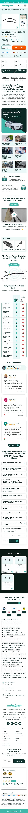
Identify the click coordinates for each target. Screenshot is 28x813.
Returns (5, 740)
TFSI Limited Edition (6, 677)
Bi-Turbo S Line (16, 651)
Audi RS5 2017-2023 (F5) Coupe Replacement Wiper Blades (20, 566)
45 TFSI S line (5, 636)
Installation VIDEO (17, 27)
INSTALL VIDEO (14, 77)
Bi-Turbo (18, 649)
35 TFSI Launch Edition (17, 622)
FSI (2, 656)
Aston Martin (19, 736)
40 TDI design (5, 626)
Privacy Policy (7, 745)
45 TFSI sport (12, 636)
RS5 (9, 9)
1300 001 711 (8, 684)
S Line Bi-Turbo (5, 660)
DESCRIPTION (6, 77)
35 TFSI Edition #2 (6, 622)
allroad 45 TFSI (13, 647)
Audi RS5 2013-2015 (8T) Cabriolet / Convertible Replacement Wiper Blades (7, 567)
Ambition (20, 647)
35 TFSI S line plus (13, 624)
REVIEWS (17, 80)
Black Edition (5, 654)
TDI (3, 669)
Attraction (4, 649)
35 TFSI (8, 619)
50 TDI (19, 639)
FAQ (22, 80)
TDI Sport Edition (21, 673)
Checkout (6, 733)
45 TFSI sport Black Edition (8, 639)
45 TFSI (3, 634)
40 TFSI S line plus (6, 632)
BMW (17, 740)
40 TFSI (18, 628)
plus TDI (15, 658)
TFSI (3, 675)
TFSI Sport (14, 677)
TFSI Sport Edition (22, 677)
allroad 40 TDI (21, 645)
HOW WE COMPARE (9, 80)
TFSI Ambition (8, 675)
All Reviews (12, 445)
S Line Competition (6, 662)
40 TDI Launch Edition (15, 626)
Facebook (8, 723)
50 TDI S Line (20, 641)
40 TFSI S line (15, 630)
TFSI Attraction (16, 675)
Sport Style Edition (13, 666)
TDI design (22, 669)
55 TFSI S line (9, 645)
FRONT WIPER (14, 265)
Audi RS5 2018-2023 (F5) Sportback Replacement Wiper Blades (7, 584)
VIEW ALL (12, 541)
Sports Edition (22, 666)
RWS (19, 658)
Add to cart (19, 47)
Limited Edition (17, 656)
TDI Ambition (8, 669)
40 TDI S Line (5, 628)
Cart (21, 5)
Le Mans (11, 656)
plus (10, 658)
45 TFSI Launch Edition (20, 634)
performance (5, 658)
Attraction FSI (11, 649)
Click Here (18, 117)
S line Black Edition (14, 660)
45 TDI (20, 632)
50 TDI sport (5, 643)
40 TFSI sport (14, 632)
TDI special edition (6, 673)
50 (16, 639)
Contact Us (6, 743)
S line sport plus (11, 664)
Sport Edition (5, 666)
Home (2, 9)
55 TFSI (3, 645)
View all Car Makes (13, 603)
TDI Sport (14, 673)
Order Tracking (7, 738)
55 (22, 643)
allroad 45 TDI (5, 647)
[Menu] (25, 5)
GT (5, 656)
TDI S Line (14, 671)
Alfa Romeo (19, 733)
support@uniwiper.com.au (13, 690)
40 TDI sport (12, 628)
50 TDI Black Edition (6, 641)
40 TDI (20, 624)
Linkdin (15, 723)
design (19, 654)
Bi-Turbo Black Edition (7, 651)
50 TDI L (14, 641)
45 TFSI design (10, 634)
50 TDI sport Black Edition (15, 643)
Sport (18, 664)
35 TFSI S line (5, 624)
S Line (24, 658)
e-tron (23, 654)
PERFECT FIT (22, 77)
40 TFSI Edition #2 (6, 630)
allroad (15, 645)
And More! (18, 743)
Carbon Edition (12, 654)
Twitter (19, 723)
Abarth (18, 731)
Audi (6, 9)
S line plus (4, 664)
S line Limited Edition (17, 662)
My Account (6, 736)
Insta (12, 723)
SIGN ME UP (19, 761)
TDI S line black (21, 671)
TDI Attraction (15, 669)
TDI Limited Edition (6, 671)
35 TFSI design (14, 619)
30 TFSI (3, 619)
